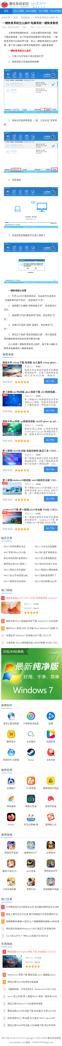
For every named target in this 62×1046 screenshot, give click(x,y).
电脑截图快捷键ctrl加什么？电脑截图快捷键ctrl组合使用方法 (30, 922)
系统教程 (25, 17)
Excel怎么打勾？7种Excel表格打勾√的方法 (25, 936)
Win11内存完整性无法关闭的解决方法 (22, 546)
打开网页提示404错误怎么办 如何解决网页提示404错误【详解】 (30, 907)
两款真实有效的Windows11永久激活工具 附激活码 (29, 928)
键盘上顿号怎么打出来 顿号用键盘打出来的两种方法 (30, 914)
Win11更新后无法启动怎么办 (18, 581)
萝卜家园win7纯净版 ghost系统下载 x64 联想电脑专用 (31, 392)
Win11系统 (18, 11)
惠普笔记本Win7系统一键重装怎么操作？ (24, 564)
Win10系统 (31, 11)
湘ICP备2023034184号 (12, 1038)
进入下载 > (50, 381)
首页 (6, 11)
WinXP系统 (55, 11)
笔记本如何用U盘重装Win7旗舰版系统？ (24, 558)
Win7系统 (43, 11)
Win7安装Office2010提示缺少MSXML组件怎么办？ (29, 552)
